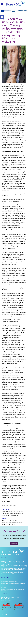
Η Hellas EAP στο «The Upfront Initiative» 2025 (10, 581)
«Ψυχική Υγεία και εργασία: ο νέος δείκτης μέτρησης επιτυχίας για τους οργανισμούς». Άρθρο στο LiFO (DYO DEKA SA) (12, 513)
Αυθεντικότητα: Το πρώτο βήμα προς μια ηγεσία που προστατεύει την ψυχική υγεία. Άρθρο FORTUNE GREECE (12, 522)
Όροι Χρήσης (4, 614)
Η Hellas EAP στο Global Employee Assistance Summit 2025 (13, 583)
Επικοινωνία (14, 543)
